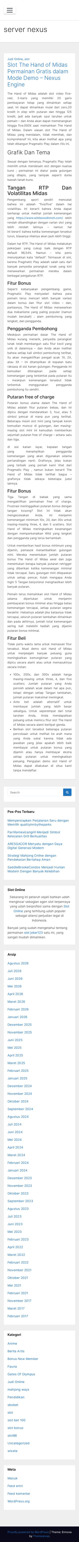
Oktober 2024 (18, 1101)
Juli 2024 (14, 1124)
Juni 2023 (15, 1224)
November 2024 (20, 1094)
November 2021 (20, 1270)
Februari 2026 (18, 1009)
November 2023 (20, 1186)
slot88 (12, 1435)
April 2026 (15, 994)
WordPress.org (19, 1501)
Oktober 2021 (18, 1278)
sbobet (13, 1405)
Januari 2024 (17, 1170)
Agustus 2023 (18, 1209)
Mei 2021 (14, 1285)
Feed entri (15, 1486)
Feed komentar (19, 1493)
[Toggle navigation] (10, 10)
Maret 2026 (16, 1001)
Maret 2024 (16, 1155)
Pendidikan (16, 1397)
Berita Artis (16, 1351)
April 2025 (15, 1055)
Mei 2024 (15, 1140)
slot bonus (15, 1428)
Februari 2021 (18, 1293)
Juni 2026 (15, 978)
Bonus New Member (23, 1359)
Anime (12, 1343)
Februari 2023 (18, 1239)
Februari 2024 (18, 1163)
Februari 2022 (18, 1262)
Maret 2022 (16, 1255)
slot (27, 59)
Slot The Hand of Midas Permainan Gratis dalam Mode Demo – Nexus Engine (37, 74)
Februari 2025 (18, 1070)
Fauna (12, 1366)
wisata (12, 1451)
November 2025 (20, 1032)
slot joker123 (33, 932)
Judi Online (15, 59)
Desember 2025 (20, 1024)
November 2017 (20, 1301)
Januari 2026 (17, 1017)
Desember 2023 (20, 1178)
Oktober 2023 (18, 1193)
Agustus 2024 (18, 1117)
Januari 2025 (17, 1078)
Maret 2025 (16, 1063)
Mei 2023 (15, 1232)
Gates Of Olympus (21, 1374)
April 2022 (15, 1247)
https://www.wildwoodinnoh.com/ (39, 218)
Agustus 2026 (18, 963)
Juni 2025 (15, 1040)
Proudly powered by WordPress (29, 1532)
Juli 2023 (14, 1216)
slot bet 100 (17, 1420)
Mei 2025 (15, 1047)
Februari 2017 (18, 1316)
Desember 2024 (20, 1086)
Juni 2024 (15, 1132)
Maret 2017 (16, 1308)
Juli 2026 (14, 971)
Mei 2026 (15, 986)
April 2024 (15, 1147)
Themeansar (41, 1536)
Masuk (12, 1478)
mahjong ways (18, 1389)
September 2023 (20, 1201)
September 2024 (20, 1109)
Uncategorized (19, 1443)
